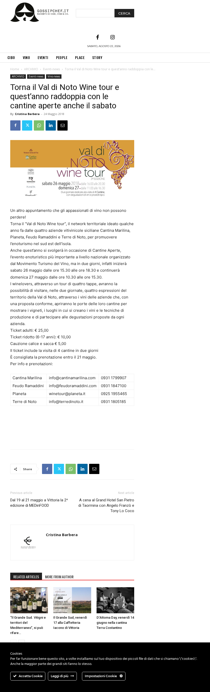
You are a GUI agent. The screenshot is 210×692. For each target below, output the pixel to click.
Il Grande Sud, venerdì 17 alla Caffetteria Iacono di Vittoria (70, 623)
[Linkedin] (51, 125)
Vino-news (54, 76)
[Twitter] (27, 125)
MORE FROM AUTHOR (59, 576)
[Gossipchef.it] (39, 12)
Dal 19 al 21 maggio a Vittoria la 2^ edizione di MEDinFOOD (39, 503)
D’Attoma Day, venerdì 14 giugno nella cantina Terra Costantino (115, 623)
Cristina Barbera (27, 114)
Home (14, 69)
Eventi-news (51, 69)
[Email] (62, 125)
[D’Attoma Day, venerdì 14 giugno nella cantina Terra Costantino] (115, 600)
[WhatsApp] (39, 125)
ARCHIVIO (31, 69)
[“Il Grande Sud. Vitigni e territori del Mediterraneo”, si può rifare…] (29, 600)
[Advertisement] (72, 432)
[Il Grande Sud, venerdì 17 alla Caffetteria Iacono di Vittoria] (72, 600)
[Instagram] (112, 37)
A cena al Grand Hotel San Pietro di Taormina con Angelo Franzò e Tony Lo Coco (106, 505)
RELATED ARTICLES (26, 576)
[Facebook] (97, 37)
